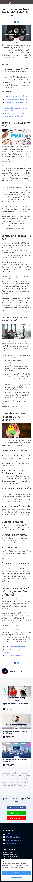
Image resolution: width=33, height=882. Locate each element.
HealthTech (21, 775)
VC (15, 785)
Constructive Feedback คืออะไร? (16, 99)
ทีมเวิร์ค (22, 250)
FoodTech (19, 785)
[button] (30, 2)
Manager (14, 772)
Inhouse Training (7, 772)
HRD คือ (28, 195)
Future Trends (24, 772)
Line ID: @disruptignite (13, 840)
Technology (14, 775)
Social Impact (6, 782)
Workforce (14, 778)
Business (28, 775)
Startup (4, 789)
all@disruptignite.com (17, 646)
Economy (13, 782)
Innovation (10, 785)
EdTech (25, 785)
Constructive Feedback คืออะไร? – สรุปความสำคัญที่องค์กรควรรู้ (16, 115)
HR (19, 772)
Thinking (28, 778)
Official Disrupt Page (13, 837)
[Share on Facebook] (15, 22)
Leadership (21, 778)
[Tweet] (18, 22)
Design (4, 785)
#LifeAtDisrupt (6, 775)
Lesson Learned (6, 778)
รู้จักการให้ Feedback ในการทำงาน (16, 96)
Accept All (16, 872)
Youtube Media (11, 843)
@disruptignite (16, 655)
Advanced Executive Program (11, 854)
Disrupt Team (15, 671)
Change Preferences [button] (16, 877)
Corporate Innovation (22, 782)
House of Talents (7, 852)
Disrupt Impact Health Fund (10, 856)
